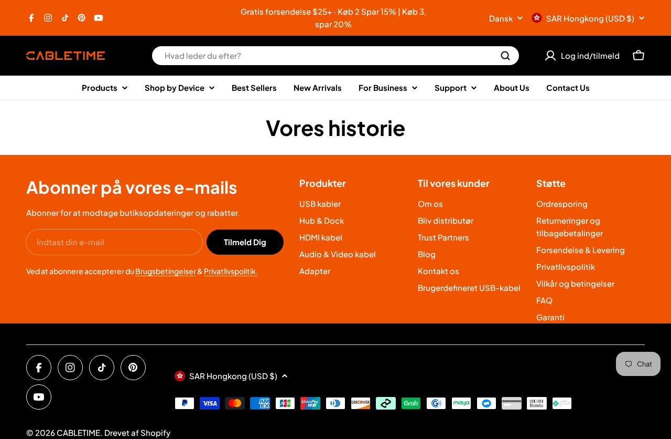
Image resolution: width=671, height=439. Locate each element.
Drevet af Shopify (137, 432)
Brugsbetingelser (165, 271)
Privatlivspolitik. (231, 271)
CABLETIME (78, 432)
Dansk (501, 18)
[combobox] (335, 55)
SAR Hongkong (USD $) (590, 18)
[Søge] (505, 55)
